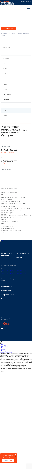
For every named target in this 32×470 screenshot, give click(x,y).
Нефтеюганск (7, 105)
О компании (6, 287)
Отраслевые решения (6, 254)
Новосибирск (7, 94)
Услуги (19, 258)
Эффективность (8, 295)
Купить (4, 299)
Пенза (4, 73)
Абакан (5, 53)
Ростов (5, 79)
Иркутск (5, 63)
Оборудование (22, 254)
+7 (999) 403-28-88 (7, 270)
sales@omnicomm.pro (7, 152)
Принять (2, 371)
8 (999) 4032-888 (9, 150)
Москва (5, 68)
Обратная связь (8, 28)
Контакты (12, 33)
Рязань (5, 89)
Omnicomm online (8, 291)
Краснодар (6, 58)
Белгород (6, 99)
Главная (5, 33)
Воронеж (5, 84)
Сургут (4, 110)
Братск (5, 115)
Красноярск (6, 47)
